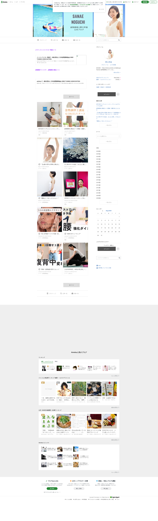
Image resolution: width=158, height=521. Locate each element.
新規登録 (145, 2)
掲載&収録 (44, 133)
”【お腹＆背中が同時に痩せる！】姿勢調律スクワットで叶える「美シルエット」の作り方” (50, 164)
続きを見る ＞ (117, 72)
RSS (99, 265)
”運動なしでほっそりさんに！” (49, 198)
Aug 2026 (108, 210)
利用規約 (85, 499)
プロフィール (104, 64)
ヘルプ (117, 499)
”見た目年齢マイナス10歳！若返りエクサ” (50, 234)
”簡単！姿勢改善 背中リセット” (49, 269)
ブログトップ (43, 40)
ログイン (153, 2)
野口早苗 (108, 62)
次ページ (71, 96)
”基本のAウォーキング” (73, 234)
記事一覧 (55, 40)
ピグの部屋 (113, 64)
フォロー (107, 94)
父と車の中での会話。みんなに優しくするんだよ (75, 164)
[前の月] (102, 211)
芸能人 (56, 361)
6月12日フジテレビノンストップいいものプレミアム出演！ (49, 129)
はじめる (52, 488)
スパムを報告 (69, 499)
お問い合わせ (77, 499)
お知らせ (70, 133)
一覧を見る (109, 125)
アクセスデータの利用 (94, 499)
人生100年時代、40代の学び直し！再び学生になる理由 (75, 269)
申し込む (106, 488)
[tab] (47, 361)
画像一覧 (66, 40)
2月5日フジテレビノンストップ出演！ (75, 198)
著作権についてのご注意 (104, 267)
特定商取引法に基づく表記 (108, 499)
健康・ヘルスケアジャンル (103, 79)
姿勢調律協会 (45, 202)
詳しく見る (79, 488)
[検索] (118, 40)
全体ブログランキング (102, 77)
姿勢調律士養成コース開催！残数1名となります (75, 129)
